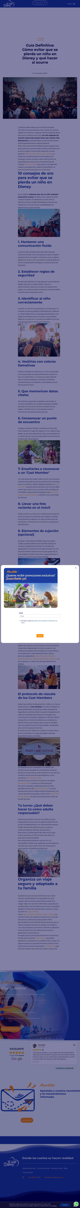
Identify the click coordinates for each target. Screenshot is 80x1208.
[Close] (75, 568)
